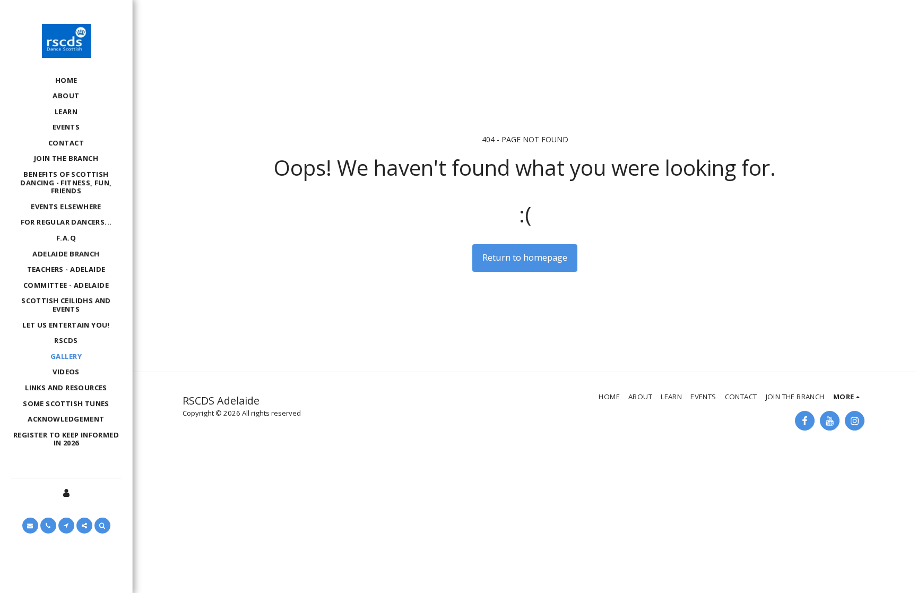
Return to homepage (524, 257)
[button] (30, 526)
